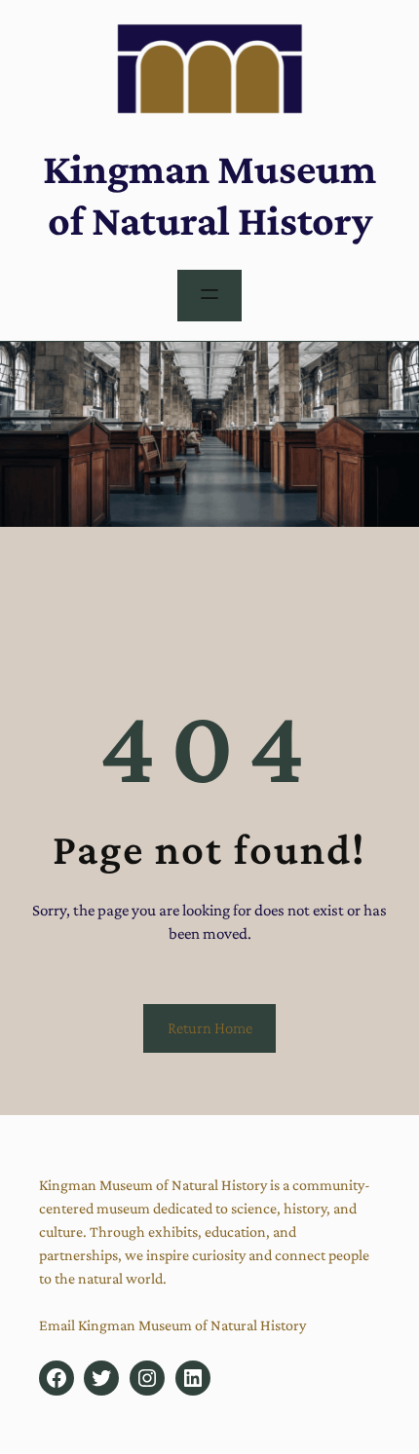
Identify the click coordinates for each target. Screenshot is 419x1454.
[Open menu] (209, 295)
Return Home (210, 1028)
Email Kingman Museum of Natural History (172, 1325)
